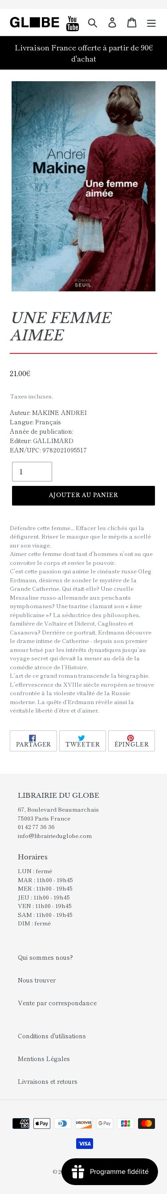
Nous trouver (37, 979)
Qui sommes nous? (45, 957)
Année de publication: (41, 431)
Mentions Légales (44, 1058)
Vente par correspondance (57, 1002)
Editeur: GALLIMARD (41, 440)
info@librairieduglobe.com (55, 835)
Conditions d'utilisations (52, 1035)
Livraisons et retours (47, 1081)
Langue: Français (35, 421)
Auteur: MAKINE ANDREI (48, 412)
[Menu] (151, 22)
